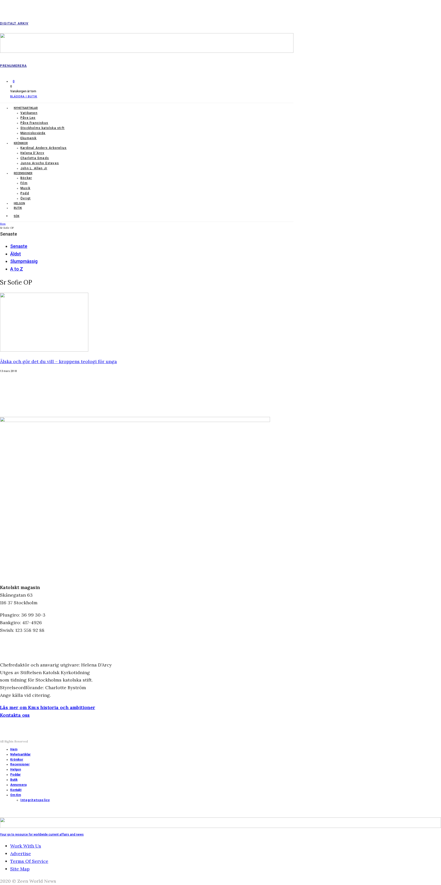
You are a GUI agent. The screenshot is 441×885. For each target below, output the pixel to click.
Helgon (19, 203)
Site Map (20, 869)
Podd (24, 193)
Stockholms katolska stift (42, 128)
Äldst (15, 253)
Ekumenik (28, 138)
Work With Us (25, 846)
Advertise (20, 853)
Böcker (26, 178)
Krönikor (21, 143)
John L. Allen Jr (33, 168)
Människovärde (33, 133)
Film (24, 183)
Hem (13, 749)
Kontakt (15, 790)
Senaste (18, 246)
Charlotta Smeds (34, 158)
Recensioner (23, 173)
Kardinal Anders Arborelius (43, 148)
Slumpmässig (24, 261)
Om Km (15, 795)
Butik (18, 208)
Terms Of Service (29, 861)
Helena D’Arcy (32, 153)
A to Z (16, 269)
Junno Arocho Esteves (39, 163)
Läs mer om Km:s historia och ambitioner (47, 707)
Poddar (15, 774)
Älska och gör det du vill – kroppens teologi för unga (58, 361)
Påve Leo (28, 118)
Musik (25, 188)
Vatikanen (29, 113)
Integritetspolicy (35, 800)
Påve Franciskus (34, 123)
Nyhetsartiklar (26, 108)
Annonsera (18, 785)
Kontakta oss (15, 715)
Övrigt (25, 198)
